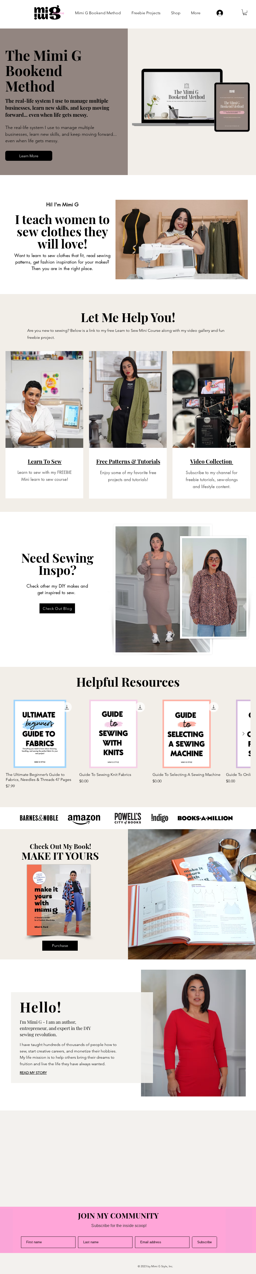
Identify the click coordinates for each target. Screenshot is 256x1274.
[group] (128, 744)
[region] (44, 424)
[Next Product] (243, 734)
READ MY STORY (33, 1072)
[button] (245, 12)
